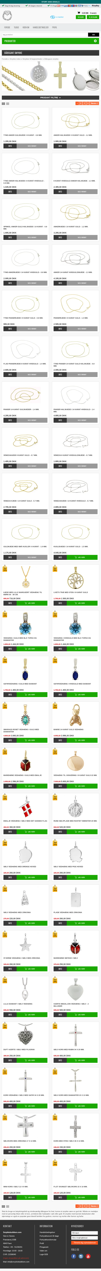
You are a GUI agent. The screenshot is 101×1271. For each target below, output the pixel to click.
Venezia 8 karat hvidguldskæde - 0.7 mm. (73, 455)
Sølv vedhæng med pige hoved (68, 867)
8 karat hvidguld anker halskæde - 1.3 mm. (74, 181)
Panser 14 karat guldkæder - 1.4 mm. (21, 409)
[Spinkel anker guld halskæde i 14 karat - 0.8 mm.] (25, 212)
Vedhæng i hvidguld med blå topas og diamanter (72, 639)
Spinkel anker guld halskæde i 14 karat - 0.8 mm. (25, 228)
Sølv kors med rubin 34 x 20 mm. (69, 1050)
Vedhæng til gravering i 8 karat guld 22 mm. (75, 775)
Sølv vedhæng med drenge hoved (19, 867)
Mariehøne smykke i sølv (66, 958)
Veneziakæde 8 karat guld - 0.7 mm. (20, 455)
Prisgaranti (44, 1247)
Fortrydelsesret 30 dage (49, 1236)
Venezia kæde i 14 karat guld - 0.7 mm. (21, 501)
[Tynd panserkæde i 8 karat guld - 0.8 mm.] (25, 303)
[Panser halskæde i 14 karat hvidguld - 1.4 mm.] (75, 394)
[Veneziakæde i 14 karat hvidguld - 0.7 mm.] (75, 486)
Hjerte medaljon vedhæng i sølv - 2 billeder (71, 1005)
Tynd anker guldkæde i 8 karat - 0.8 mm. (22, 135)
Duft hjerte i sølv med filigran (18, 1050)
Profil (54, 27)
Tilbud (16, 27)
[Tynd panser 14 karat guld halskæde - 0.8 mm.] (75, 349)
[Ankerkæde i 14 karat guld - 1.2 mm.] (75, 212)
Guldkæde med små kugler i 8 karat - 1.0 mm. (25, 547)
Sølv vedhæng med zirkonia (17, 912)
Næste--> (94, 103)
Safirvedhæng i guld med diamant (20, 684)
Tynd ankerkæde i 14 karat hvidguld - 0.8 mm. (25, 272)
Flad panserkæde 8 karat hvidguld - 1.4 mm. (24, 364)
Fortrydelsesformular (48, 1240)
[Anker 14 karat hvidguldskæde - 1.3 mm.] (75, 257)
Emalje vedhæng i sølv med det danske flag (25, 821)
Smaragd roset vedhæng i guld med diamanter (21, 730)
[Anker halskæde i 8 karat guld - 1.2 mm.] (75, 120)
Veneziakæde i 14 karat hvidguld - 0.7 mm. (74, 501)
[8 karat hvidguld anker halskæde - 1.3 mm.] (75, 166)
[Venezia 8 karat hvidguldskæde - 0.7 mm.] (75, 440)
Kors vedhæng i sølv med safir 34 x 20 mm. (23, 1095)
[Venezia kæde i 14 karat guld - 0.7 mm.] (25, 486)
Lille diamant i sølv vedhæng (17, 1004)
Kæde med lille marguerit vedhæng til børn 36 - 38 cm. (22, 593)
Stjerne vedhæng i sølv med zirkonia (21, 958)
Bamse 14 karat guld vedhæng (69, 729)
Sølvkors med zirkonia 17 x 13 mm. (19, 1141)
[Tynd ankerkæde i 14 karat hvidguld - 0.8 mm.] (25, 257)
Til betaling (93, 17)
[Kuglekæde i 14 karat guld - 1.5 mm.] (75, 532)
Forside (7, 27)
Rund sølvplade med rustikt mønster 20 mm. (75, 821)
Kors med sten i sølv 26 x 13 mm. (69, 1141)
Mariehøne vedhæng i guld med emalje (22, 775)
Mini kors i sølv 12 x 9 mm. (15, 1187)
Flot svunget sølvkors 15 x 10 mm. (70, 1187)
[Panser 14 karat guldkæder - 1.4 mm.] (25, 394)
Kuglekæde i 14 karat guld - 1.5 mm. (71, 547)
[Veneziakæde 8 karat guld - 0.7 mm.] (25, 440)
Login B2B (44, 1254)
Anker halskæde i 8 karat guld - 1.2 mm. (73, 135)
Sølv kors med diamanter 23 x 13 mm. (71, 1095)
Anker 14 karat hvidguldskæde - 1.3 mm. (73, 272)
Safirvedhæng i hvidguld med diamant (72, 684)
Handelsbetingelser (41, 27)
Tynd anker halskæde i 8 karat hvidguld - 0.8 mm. (23, 182)
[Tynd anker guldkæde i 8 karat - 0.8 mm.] (25, 120)
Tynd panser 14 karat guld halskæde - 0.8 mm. (74, 365)
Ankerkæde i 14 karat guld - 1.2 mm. (71, 227)
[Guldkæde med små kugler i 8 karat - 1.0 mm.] (25, 532)
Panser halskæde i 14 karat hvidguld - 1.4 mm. (74, 410)
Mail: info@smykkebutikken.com (16, 1262)
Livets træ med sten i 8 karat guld (71, 592)
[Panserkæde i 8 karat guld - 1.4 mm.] (75, 303)
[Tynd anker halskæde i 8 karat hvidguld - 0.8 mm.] (25, 166)
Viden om (26, 27)
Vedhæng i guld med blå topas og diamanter (20, 639)
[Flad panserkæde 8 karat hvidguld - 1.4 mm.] (25, 349)
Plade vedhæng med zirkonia (68, 912)
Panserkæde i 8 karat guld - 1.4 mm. (71, 318)
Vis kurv (81, 17)
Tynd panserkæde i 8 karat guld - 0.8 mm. (23, 318)
